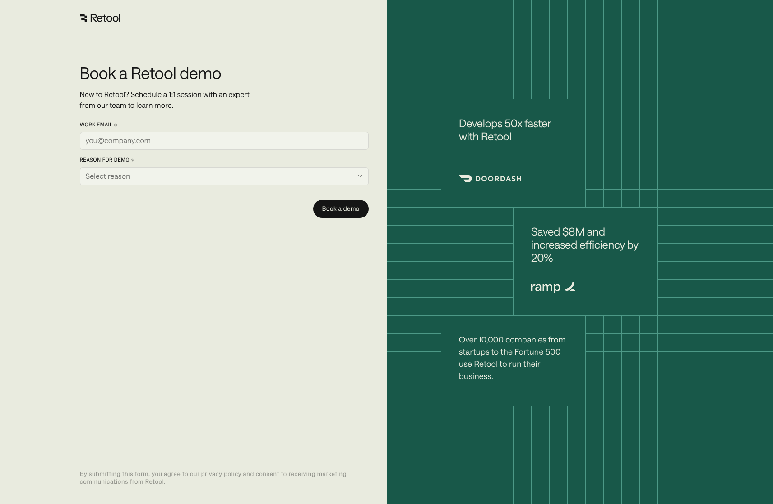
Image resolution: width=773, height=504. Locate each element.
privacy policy (221, 474)
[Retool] (100, 18)
